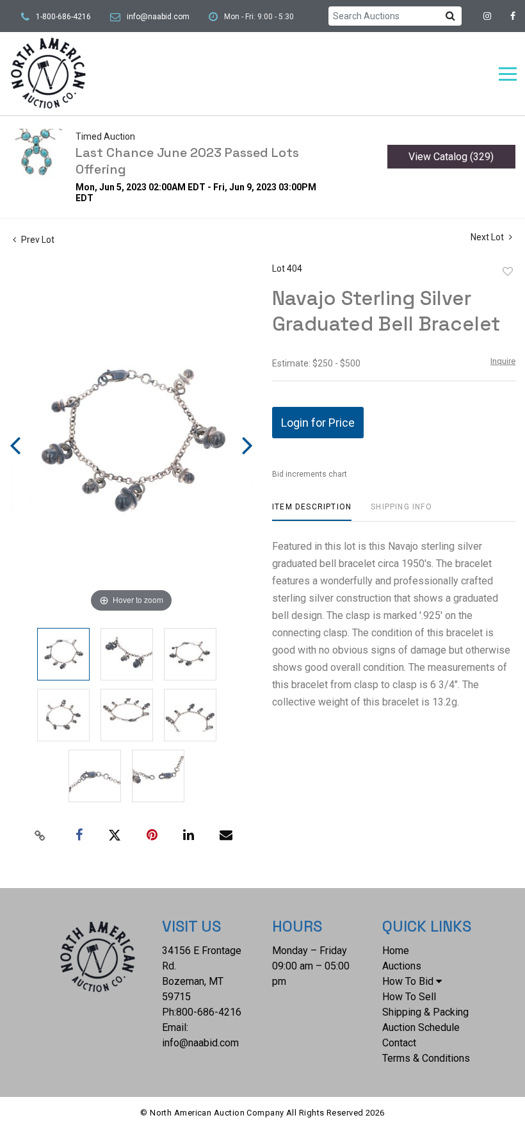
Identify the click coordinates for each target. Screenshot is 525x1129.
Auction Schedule (421, 1027)
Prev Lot (36, 240)
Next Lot (488, 237)
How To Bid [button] (407, 981)
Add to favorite (507, 272)
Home (395, 950)
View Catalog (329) (451, 157)
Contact (399, 1043)
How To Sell (409, 997)
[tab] (311, 511)
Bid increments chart (309, 474)
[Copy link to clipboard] (40, 835)
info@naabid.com (158, 16)
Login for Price (318, 422)
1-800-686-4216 (63, 16)
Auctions (401, 966)
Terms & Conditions (426, 1058)
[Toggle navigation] (507, 74)
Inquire (502, 361)
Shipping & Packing (425, 1012)
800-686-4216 (208, 1012)
